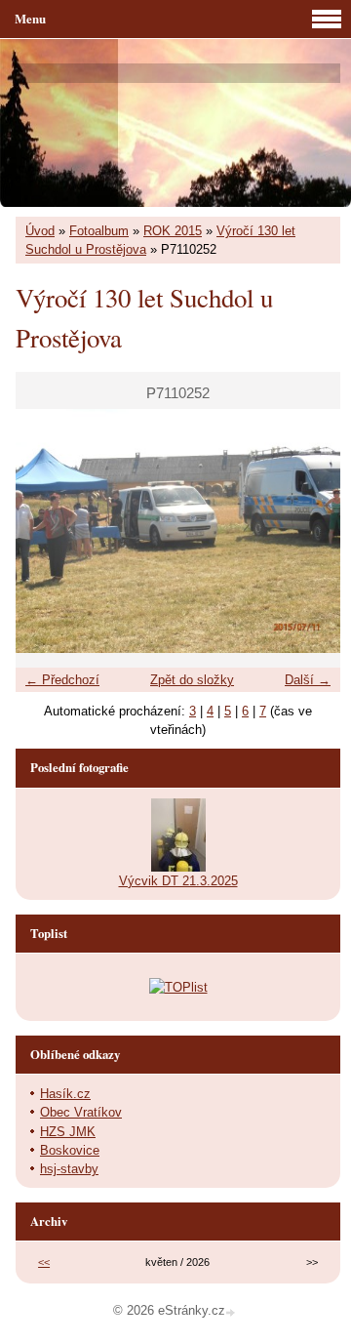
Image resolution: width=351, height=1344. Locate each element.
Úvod (40, 231)
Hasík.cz (65, 1093)
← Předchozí (62, 679)
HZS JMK (68, 1131)
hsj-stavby (69, 1168)
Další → (308, 679)
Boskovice (69, 1150)
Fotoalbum (99, 231)
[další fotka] (309, 531)
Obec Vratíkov (81, 1112)
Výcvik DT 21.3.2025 (178, 881)
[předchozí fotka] (47, 531)
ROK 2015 (172, 231)
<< (44, 1262)
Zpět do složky (192, 679)
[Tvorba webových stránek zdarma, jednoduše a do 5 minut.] (232, 1312)
